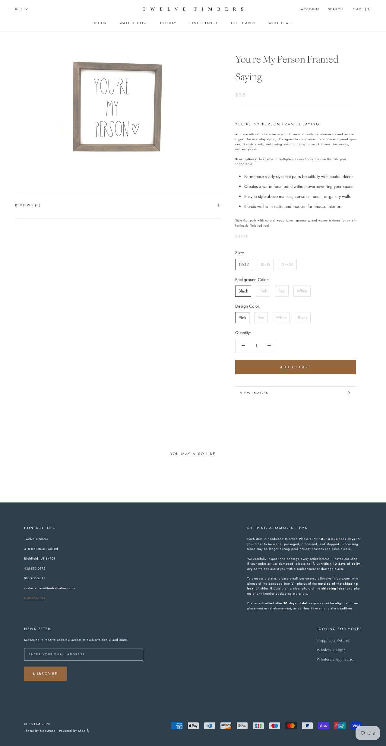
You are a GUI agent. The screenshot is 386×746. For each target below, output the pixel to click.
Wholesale (280, 23)
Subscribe (45, 674)
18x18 (265, 264)
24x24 (287, 264)
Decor (100, 23)
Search (335, 9)
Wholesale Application (336, 659)
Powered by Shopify (74, 730)
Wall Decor (132, 23)
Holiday (167, 23)
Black (243, 291)
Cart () (362, 9)
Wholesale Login (331, 650)
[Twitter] (262, 235)
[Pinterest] (270, 235)
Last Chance (203, 23)
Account (310, 9)
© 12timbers (37, 724)
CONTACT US (34, 598)
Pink (263, 291)
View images (254, 392)
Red (281, 291)
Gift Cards (243, 23)
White (302, 291)
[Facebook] (254, 235)
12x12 (244, 264)
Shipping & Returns (333, 640)
